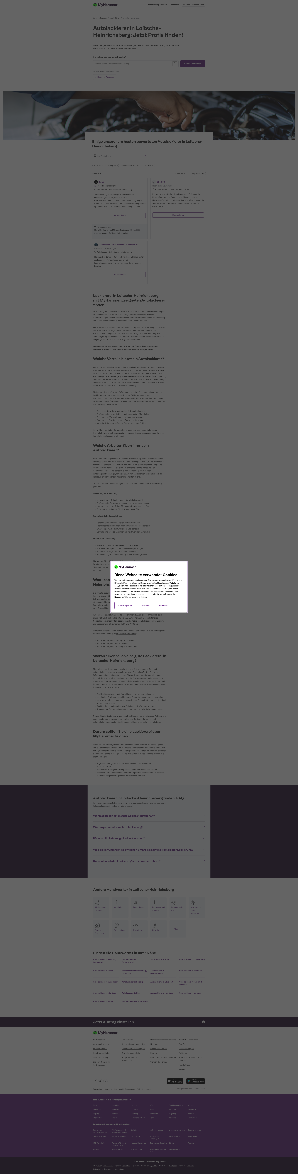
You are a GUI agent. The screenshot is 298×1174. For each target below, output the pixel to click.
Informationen (143, 591)
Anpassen (163, 605)
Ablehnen (145, 605)
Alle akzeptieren (125, 605)
